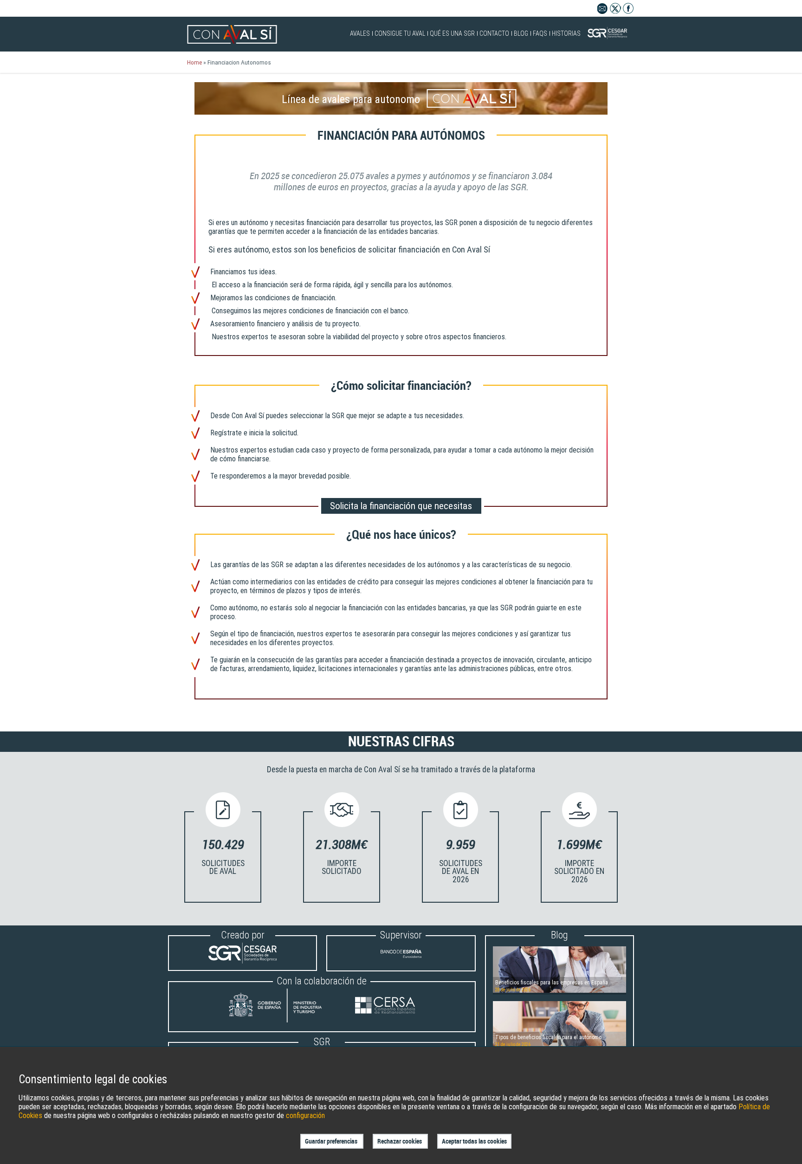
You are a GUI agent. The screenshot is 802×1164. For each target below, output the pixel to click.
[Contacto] (602, 11)
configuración (305, 1115)
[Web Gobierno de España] (284, 1007)
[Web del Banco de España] (401, 961)
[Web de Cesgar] (242, 961)
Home (194, 62)
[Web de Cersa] (385, 1007)
